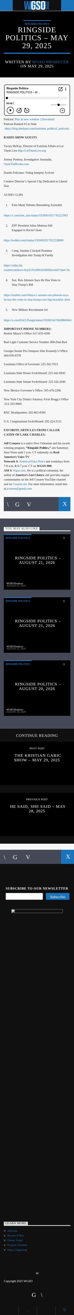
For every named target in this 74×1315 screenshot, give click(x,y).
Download (48, 119)
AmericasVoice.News (32, 461)
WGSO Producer (50, 62)
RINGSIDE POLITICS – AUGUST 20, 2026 (38, 686)
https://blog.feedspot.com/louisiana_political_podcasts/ (37, 128)
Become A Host (15, 1235)
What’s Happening (17, 1250)
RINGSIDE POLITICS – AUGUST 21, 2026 (38, 560)
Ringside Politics (37, 23)
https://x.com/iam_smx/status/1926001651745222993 (36, 215)
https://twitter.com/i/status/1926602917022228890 (34, 240)
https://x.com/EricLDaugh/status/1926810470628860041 (38, 320)
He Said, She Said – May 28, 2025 (38, 808)
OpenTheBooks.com (16, 164)
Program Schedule (17, 1245)
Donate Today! (15, 1240)
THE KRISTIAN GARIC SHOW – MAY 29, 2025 (37, 757)
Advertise (12, 1230)
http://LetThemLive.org (32, 150)
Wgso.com (19, 470)
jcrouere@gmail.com (19, 488)
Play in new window (27, 119)
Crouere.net (20, 484)
